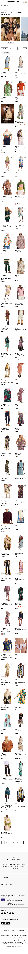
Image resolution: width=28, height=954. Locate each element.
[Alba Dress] (20, 395)
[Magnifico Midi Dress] (7, 344)
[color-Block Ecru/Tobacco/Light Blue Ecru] (19, 203)
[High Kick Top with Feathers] (20, 187)
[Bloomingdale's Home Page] (13, 2)
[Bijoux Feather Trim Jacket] (7, 823)
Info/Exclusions (14, 868)
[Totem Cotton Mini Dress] (20, 670)
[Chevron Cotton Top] (20, 467)
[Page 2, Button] (25, 842)
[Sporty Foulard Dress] (20, 720)
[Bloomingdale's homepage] (2, 10)
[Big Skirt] (20, 419)
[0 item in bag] (26, 2)
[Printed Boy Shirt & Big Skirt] (20, 744)
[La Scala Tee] (7, 137)
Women (5, 10)
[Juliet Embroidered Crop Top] (7, 187)
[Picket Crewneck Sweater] (7, 516)
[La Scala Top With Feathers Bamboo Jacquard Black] (7, 214)
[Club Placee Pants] (7, 567)
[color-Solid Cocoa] (17, 203)
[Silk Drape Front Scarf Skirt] (20, 214)
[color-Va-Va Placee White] (2, 634)
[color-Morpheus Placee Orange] (4, 634)
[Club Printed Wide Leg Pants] (20, 317)
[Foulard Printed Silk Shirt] (20, 794)
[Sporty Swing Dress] (20, 491)
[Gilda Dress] (20, 594)
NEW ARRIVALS (11, 43)
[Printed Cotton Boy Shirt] (20, 266)
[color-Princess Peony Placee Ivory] (2, 152)
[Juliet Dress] (20, 696)
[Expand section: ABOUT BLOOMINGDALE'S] (14, 884)
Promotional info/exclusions (13, 904)
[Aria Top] (7, 88)
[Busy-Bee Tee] (20, 88)
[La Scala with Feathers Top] (20, 137)
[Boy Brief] (20, 645)
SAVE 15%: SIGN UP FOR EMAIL (14, 859)
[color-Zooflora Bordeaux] (4, 152)
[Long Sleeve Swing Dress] (20, 542)
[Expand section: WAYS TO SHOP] (14, 888)
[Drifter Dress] (7, 467)
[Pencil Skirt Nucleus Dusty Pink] (7, 594)
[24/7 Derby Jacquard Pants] (7, 769)
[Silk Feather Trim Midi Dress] (20, 63)
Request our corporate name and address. (15, 943)
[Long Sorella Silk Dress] (7, 442)
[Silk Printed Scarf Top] (7, 370)
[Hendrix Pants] (7, 419)
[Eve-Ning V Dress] (7, 670)
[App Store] (5, 923)
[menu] (2, 2)
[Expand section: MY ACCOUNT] (14, 881)
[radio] (2, 152)
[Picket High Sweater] (7, 744)
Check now (21, 904)
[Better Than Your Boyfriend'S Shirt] (7, 241)
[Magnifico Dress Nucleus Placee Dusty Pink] (20, 344)
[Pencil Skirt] (20, 370)
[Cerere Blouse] (7, 542)
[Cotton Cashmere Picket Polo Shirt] (20, 292)
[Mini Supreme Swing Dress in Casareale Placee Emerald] (7, 794)
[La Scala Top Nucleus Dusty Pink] (20, 442)
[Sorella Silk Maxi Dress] (7, 63)
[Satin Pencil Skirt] (7, 395)
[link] (7, 74)
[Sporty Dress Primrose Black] (20, 619)
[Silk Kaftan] (20, 163)
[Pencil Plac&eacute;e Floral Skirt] (7, 292)
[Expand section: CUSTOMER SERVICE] (14, 877)
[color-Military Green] (15, 203)
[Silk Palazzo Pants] (20, 112)
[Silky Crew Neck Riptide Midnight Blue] (7, 645)
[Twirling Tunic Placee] (7, 163)
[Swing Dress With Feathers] (20, 567)
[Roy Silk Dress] (20, 769)
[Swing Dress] (7, 619)
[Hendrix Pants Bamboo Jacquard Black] (7, 266)
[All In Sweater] (20, 241)
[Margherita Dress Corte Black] (7, 317)
